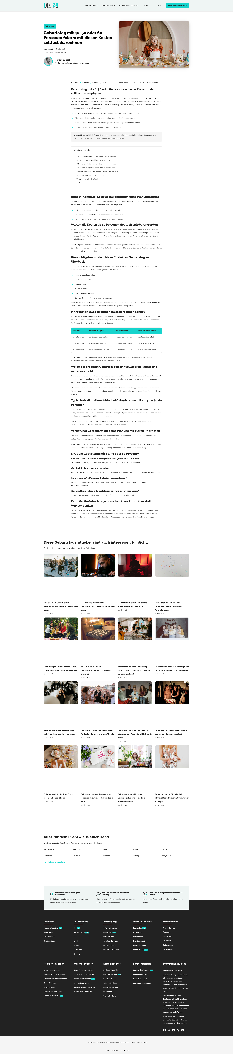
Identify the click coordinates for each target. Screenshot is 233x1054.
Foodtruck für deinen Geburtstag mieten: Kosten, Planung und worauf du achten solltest (134, 670)
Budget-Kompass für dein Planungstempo (92, 175)
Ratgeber (85, 82)
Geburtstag (50, 26)
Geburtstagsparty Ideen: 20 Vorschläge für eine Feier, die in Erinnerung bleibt (131, 798)
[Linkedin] (173, 1030)
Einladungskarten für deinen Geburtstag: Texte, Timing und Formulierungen (168, 606)
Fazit (78, 186)
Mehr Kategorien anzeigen (54, 862)
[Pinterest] (178, 1030)
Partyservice (166, 856)
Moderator (106, 856)
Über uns (145, 5)
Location (107, 105)
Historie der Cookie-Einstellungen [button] (117, 1042)
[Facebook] (164, 1030)
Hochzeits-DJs (49, 849)
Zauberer (76, 856)
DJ (81, 289)
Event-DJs (77, 849)
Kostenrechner (107, 5)
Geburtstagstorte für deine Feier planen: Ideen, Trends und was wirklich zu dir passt (172, 798)
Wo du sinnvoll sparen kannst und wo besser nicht (95, 168)
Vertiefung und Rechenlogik (87, 179)
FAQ (78, 183)
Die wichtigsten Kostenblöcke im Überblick (93, 160)
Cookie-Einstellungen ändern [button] (95, 1042)
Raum (106, 113)
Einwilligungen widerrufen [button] (139, 1042)
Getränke (118, 113)
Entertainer (48, 856)
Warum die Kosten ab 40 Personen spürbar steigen (96, 156)
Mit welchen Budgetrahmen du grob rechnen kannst (96, 164)
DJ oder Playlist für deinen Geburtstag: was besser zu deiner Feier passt (98, 606)
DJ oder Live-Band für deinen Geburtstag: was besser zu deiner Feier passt (61, 606)
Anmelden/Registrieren (142, 983)
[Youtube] (182, 1030)
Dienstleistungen (90, 5)
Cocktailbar (90, 379)
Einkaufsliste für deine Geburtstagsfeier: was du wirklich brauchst (95, 670)
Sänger (164, 849)
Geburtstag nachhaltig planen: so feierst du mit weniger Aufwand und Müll (97, 798)
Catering (136, 856)
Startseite (74, 82)
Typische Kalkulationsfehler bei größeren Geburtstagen (97, 171)
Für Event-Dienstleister (127, 5)
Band (105, 849)
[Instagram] (169, 1030)
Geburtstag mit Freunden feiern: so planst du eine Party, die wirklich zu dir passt (135, 734)
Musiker (135, 849)
